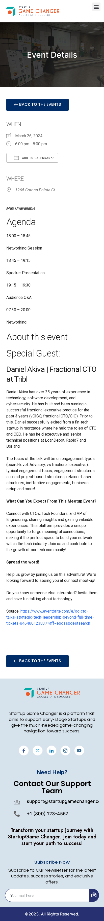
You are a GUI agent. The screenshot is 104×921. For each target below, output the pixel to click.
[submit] (94, 895)
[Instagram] (65, 751)
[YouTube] (79, 751)
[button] (96, 7)
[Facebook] (24, 751)
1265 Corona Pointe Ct (35, 190)
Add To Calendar (35, 158)
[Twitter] (38, 751)
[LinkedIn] (51, 751)
